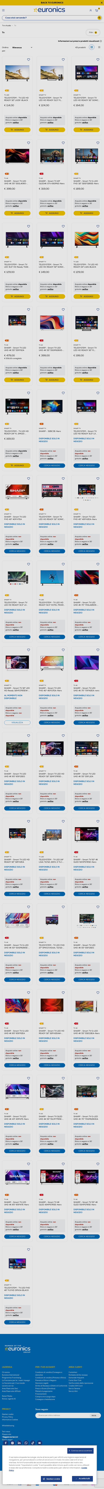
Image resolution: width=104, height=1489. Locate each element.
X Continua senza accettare (80, 1451)
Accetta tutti (84, 1478)
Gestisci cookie (53, 1479)
